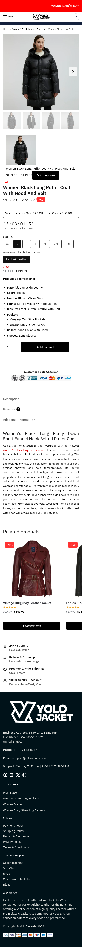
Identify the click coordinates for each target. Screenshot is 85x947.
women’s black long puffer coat (23, 450)
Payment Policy (13, 825)
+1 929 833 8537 (25, 750)
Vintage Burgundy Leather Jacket (27, 603)
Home (6, 29)
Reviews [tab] (11, 409)
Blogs (6, 884)
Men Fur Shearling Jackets (21, 798)
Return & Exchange (16, 836)
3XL (68, 244)
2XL (56, 244)
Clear (6, 266)
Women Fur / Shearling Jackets (24, 810)
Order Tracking (13, 863)
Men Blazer (10, 792)
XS (7, 244)
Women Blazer (12, 804)
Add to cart (45, 347)
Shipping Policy (13, 831)
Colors (15, 29)
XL (45, 244)
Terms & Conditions (16, 847)
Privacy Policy (12, 842)
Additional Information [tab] (19, 420)
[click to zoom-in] (41, 72)
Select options (45, 175)
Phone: (8, 750)
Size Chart (10, 868)
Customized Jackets (16, 879)
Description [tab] (11, 399)
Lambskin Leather (16, 259)
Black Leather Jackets (33, 29)
